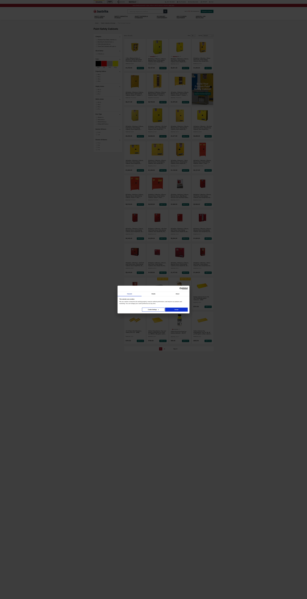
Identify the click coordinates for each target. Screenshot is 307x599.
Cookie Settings (152, 309)
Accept (176, 309)
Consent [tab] (129, 294)
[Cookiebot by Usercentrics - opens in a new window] (181, 288)
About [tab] (177, 294)
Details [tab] (153, 294)
